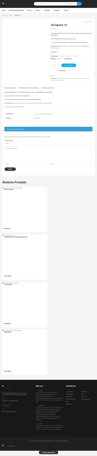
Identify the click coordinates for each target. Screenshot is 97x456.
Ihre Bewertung (9, 140)
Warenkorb (83, 396)
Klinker (80, 78)
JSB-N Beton (8, 332)
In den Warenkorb (68, 65)
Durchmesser (54, 56)
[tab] (11, 87)
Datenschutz (69, 396)
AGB (67, 401)
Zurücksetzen (68, 58)
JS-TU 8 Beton (8, 284)
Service (40, 424)
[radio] (61, 56)
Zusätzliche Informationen (28, 88)
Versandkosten (69, 394)
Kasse (82, 394)
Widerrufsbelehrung (71, 399)
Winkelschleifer (85, 78)
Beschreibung (10, 88)
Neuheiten (62, 80)
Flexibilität (41, 405)
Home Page (5, 15)
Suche (79, 4)
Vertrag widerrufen (85, 399)
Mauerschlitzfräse (55, 80)
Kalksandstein (74, 78)
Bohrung (53, 58)
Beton (11, 15)
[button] (50, 391)
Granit (61, 78)
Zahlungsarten (69, 391)
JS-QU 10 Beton (8, 189)
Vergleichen (62, 70)
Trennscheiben (67, 78)
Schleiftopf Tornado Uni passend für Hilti (15, 237)
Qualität (40, 391)
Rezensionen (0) (48, 88)
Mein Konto (84, 391)
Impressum (69, 404)
